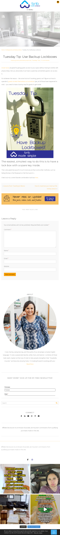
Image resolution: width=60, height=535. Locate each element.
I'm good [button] (54, 532)
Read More (30, 364)
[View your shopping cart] (58, 2)
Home (3, 50)
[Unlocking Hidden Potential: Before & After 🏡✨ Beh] (15, 509)
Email (6, 258)
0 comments (45, 60)
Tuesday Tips (36, 60)
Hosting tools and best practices (13, 50)
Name (6, 250)
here (36, 177)
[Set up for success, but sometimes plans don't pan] (45, 479)
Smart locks (5, 68)
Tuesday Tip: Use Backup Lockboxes (30, 57)
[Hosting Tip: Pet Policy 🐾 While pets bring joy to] (45, 509)
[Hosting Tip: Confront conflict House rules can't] (15, 479)
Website (6, 266)
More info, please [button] (38, 532)
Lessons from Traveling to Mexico (14, 186)
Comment (7, 229)
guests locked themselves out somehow (21, 81)
